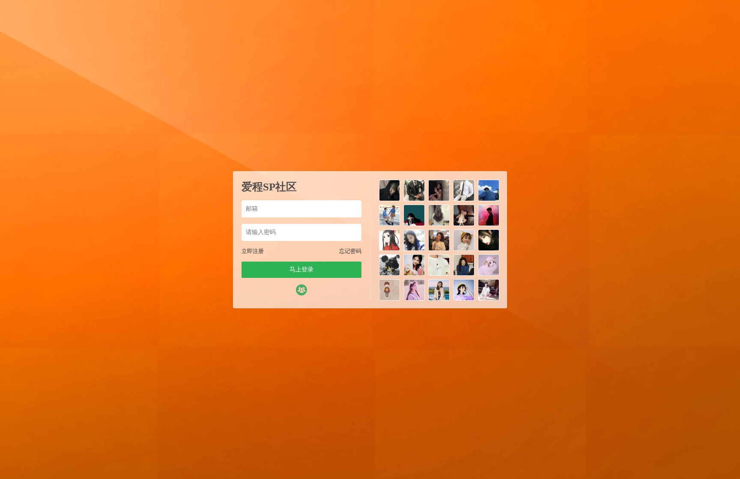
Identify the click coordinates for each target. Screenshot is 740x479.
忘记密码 (350, 251)
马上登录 (301, 269)
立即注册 (253, 251)
